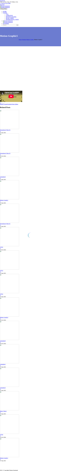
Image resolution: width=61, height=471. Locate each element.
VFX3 (1, 270)
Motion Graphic (4, 104)
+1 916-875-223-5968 (5, 3)
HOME (5, 11)
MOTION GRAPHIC (11, 16)
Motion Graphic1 (4, 458)
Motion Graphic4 (4, 317)
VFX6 (1, 434)
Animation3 (3, 387)
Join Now (2, 4)
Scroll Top (2, 0)
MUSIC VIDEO (10, 18)
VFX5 (1, 247)
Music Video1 (3, 411)
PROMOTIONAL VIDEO (12, 19)
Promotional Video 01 (5, 223)
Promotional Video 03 (5, 153)
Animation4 (3, 176)
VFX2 (1, 294)
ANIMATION (9, 15)
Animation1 (3, 364)
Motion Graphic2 (4, 200)
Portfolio (5, 12)
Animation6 (3, 341)
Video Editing (15, 104)
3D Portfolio (6, 23)
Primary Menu (4, 8)
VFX (7, 14)
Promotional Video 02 (5, 130)
